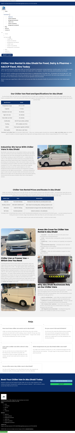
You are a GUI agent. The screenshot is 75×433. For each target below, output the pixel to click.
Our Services (6, 14)
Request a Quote (7, 55)
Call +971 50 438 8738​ (61, 381)
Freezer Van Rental (12, 18)
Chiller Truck (10, 21)
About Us (7, 28)
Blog (6, 26)
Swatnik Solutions (29, 429)
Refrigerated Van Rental (13, 20)
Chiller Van (10, 17)
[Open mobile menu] (1, 32)
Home (6, 11)
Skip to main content (5, 0)
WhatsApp (61, 384)
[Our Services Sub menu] (9, 14)
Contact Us (7, 30)
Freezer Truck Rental (12, 23)
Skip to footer (13, 0)
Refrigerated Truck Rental (13, 25)
